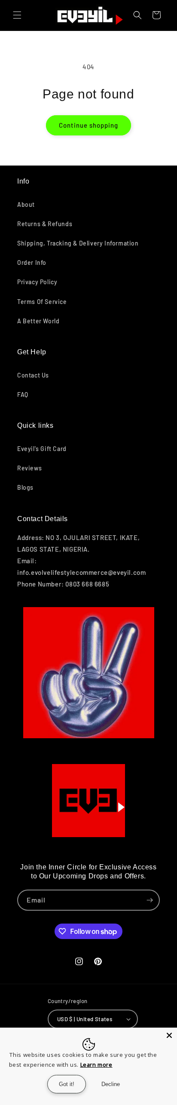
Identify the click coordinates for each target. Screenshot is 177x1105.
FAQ (22, 394)
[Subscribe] (149, 900)
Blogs (25, 487)
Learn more (96, 1064)
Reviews (29, 468)
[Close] (169, 1035)
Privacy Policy (37, 281)
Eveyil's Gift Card (42, 448)
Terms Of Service (42, 301)
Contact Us (33, 375)
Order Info (31, 262)
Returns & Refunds (44, 223)
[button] (17, 15)
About (26, 204)
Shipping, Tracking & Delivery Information (78, 243)
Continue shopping (88, 125)
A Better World (38, 321)
